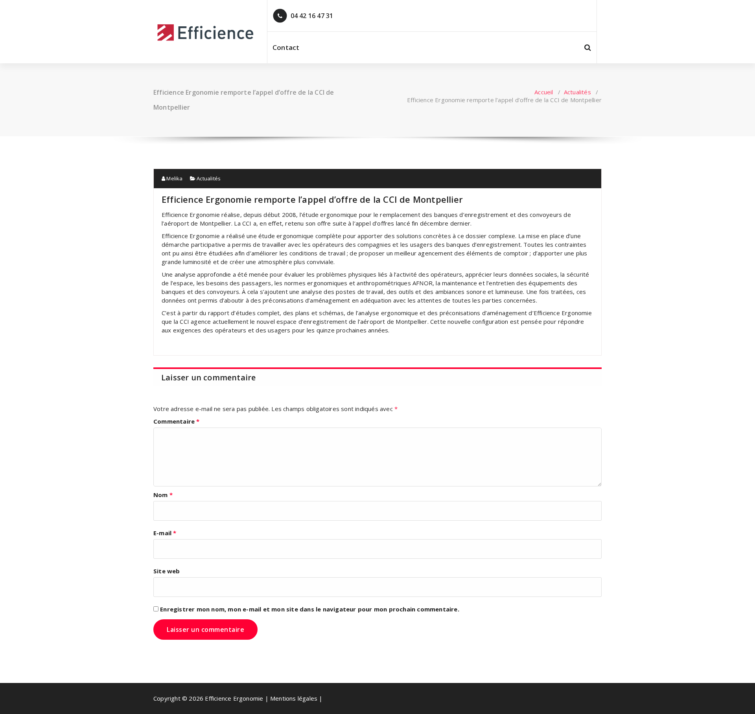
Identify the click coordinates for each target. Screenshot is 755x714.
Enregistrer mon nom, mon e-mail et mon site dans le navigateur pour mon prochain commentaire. (309, 609)
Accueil (543, 92)
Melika (173, 178)
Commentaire (176, 421)
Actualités (577, 92)
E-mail (165, 533)
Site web (166, 571)
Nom (163, 495)
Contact (286, 47)
